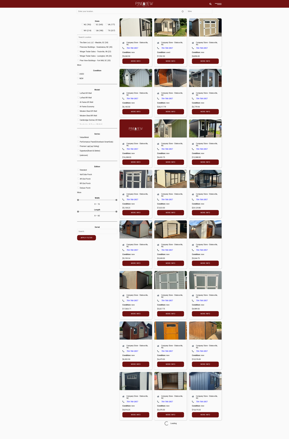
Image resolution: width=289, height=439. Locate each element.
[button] (210, 4)
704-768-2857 (132, 48)
